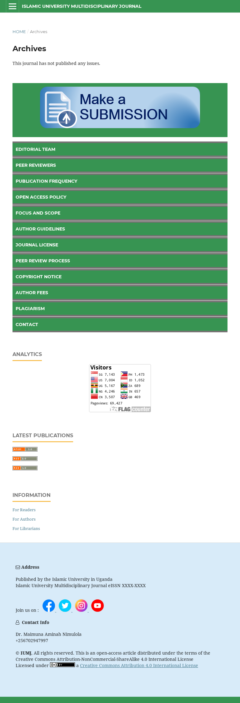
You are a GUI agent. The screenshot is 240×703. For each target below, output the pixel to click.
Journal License (37, 245)
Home (19, 31)
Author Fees (32, 292)
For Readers (24, 509)
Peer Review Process (43, 261)
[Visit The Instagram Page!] (82, 610)
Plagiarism (30, 308)
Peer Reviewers (36, 165)
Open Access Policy (41, 197)
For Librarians (26, 528)
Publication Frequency (46, 181)
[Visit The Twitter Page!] (65, 610)
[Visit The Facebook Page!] (49, 610)
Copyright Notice (39, 277)
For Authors (24, 519)
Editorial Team (35, 149)
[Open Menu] (12, 6)
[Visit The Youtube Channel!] (97, 610)
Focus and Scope (38, 213)
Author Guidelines (40, 229)
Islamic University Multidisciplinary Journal (81, 6)
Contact (27, 324)
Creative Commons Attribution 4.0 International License (139, 665)
